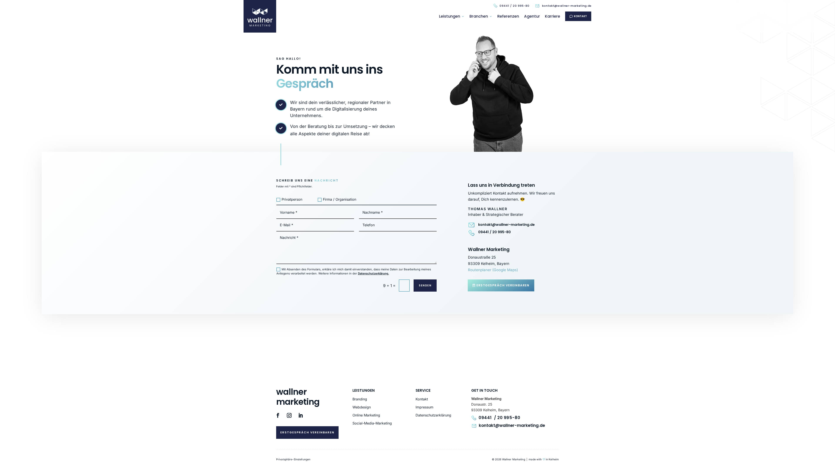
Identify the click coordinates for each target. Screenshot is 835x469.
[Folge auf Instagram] (289, 415)
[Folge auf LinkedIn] (300, 415)
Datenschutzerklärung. (373, 273)
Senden (425, 285)
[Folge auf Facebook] (278, 415)
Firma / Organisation (339, 199)
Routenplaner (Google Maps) (493, 270)
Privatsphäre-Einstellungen (293, 459)
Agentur (532, 16)
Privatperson (292, 199)
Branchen (478, 16)
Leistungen (449, 16)
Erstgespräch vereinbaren (502, 285)
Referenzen (508, 16)
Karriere (552, 16)
